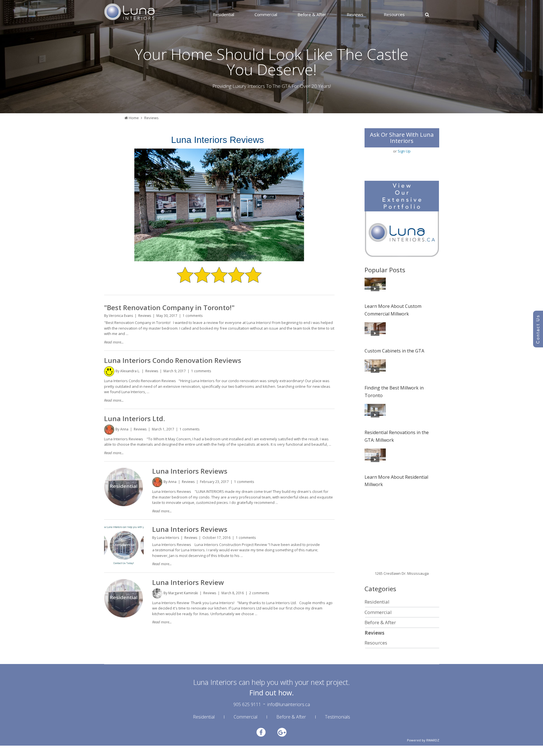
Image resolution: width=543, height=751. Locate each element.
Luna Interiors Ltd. (134, 418)
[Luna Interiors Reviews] (124, 469)
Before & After (312, 14)
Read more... (114, 342)
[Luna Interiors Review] (124, 581)
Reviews (355, 14)
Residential (223, 14)
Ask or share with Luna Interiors (402, 138)
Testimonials (337, 717)
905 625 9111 (247, 704)
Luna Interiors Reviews (189, 471)
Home (134, 117)
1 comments (192, 315)
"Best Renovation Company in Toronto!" (169, 307)
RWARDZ (432, 740)
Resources (394, 14)
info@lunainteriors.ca (288, 704)
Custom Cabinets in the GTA (394, 351)
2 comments (259, 593)
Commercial (266, 14)
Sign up (404, 151)
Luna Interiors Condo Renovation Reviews (172, 360)
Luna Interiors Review (188, 582)
